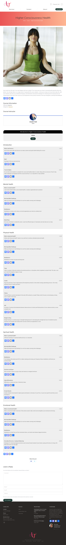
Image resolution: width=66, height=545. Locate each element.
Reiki (19, 509)
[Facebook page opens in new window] (62, 4)
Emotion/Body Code (22, 511)
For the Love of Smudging (39, 520)
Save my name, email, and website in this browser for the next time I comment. (18, 496)
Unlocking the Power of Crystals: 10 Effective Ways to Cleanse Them (40, 510)
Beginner (11, 107)
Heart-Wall (21, 513)
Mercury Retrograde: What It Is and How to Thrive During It (40, 516)
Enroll (33, 138)
